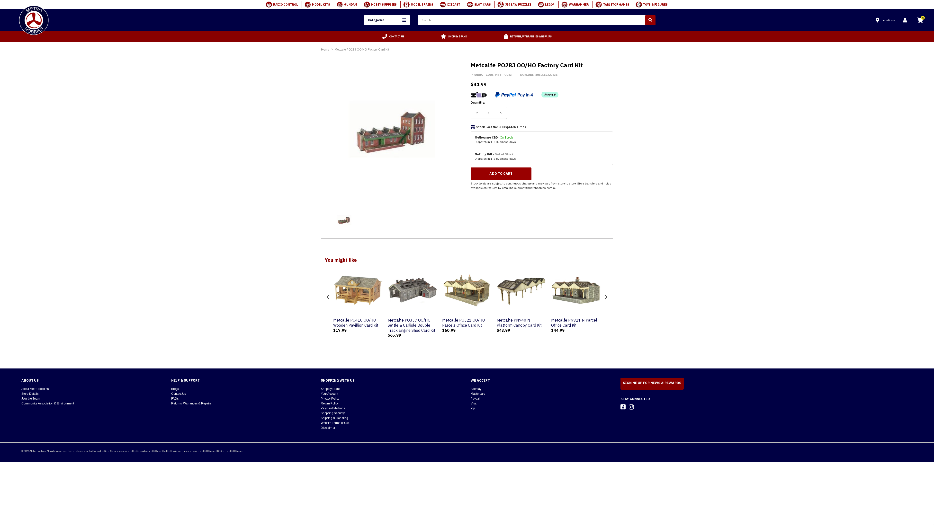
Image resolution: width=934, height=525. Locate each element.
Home (325, 49)
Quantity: (478, 102)
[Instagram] (631, 407)
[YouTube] (640, 407)
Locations (888, 20)
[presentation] (328, 297)
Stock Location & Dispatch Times (501, 127)
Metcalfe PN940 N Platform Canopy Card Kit (519, 323)
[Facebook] (623, 407)
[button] (387, 20)
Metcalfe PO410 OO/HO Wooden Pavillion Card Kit (355, 323)
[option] (393, 36)
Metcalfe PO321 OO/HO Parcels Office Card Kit (463, 323)
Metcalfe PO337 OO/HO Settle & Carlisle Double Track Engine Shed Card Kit (411, 325)
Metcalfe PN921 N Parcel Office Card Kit (574, 323)
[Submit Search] (650, 20)
